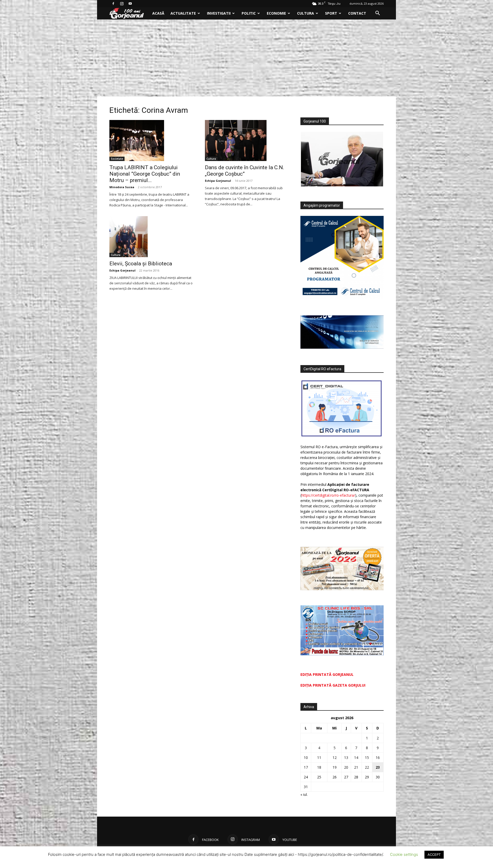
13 (346, 757)
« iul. (304, 794)
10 (306, 757)
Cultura (305, 13)
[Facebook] (113, 3)
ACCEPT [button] (434, 854)
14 (356, 757)
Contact (357, 13)
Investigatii (219, 13)
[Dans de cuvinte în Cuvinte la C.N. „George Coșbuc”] (246, 140)
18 (319, 767)
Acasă (158, 13)
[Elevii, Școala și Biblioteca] (151, 236)
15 (367, 757)
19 (335, 767)
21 (356, 767)
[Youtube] (130, 3)
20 (346, 767)
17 (306, 767)
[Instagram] (122, 3)
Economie (276, 13)
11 (319, 757)
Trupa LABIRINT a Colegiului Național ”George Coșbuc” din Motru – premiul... (144, 173)
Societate (117, 158)
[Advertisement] (246, 58)
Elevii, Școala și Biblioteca (140, 263)
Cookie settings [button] (404, 854)
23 (378, 767)
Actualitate (183, 13)
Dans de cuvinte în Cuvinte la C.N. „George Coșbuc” (244, 170)
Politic (249, 13)
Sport (331, 13)
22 (367, 767)
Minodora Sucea (121, 187)
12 (335, 757)
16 (378, 757)
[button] (377, 13)
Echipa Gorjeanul (218, 181)
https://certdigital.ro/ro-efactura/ (328, 495)
